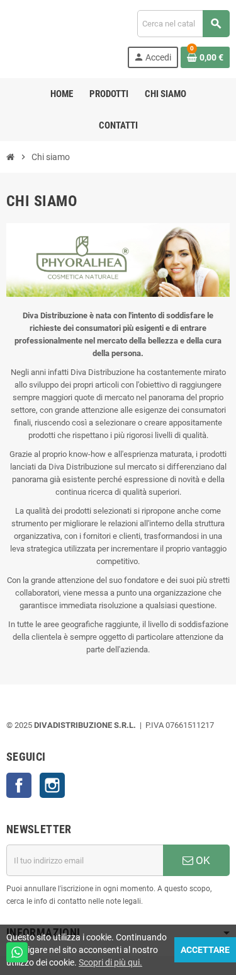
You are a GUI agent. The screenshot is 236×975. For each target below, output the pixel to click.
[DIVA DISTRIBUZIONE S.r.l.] (51, 38)
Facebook (18, 785)
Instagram (52, 785)
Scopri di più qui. (110, 962)
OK (201, 860)
